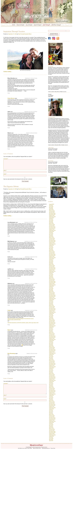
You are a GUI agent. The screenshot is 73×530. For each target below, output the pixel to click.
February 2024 (52, 238)
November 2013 (52, 378)
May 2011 (51, 412)
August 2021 (51, 272)
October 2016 (51, 338)
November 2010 (52, 419)
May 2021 (51, 275)
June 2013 (51, 383)
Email (4, 174)
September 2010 (52, 421)
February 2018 (52, 320)
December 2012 (52, 390)
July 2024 (51, 232)
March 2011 (51, 414)
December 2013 (52, 377)
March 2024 (51, 237)
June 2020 (51, 288)
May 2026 (51, 207)
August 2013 (51, 381)
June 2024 (51, 233)
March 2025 (51, 223)
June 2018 (51, 315)
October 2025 (51, 215)
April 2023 (51, 249)
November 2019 (52, 296)
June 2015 (51, 356)
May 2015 (51, 357)
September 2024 (52, 230)
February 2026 (52, 211)
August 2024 (51, 231)
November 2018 (52, 309)
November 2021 (52, 269)
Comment (5, 158)
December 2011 (52, 404)
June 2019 (51, 302)
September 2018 (52, 312)
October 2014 (51, 365)
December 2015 (52, 349)
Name (4, 170)
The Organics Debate (11, 186)
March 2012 (51, 400)
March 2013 (51, 387)
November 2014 (52, 364)
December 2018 (52, 308)
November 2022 (52, 255)
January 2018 (51, 321)
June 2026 (51, 206)
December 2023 (52, 240)
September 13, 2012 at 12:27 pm (30, 222)
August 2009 (51, 436)
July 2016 (51, 341)
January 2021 (51, 280)
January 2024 (51, 239)
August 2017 (51, 327)
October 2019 (51, 297)
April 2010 (51, 427)
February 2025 (52, 224)
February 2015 (52, 361)
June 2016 (51, 342)
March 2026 (51, 209)
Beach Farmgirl (20, 25)
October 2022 (51, 256)
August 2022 (51, 258)
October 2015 (51, 352)
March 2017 (51, 332)
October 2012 (51, 392)
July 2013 (51, 382)
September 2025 (52, 216)
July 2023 (51, 246)
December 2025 (52, 213)
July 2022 (51, 259)
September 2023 (52, 244)
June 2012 (51, 397)
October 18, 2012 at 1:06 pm (31, 132)
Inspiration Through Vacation (14, 31)
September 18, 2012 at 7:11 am (31, 330)
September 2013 (52, 380)
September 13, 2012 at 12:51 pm (30, 241)
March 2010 (51, 428)
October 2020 (51, 283)
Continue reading (7, 71)
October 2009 (51, 433)
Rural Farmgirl (46, 25)
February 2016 (52, 347)
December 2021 (52, 267)
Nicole (9, 330)
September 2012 (52, 394)
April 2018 (51, 317)
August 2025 (51, 217)
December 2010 (52, 417)
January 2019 (51, 307)
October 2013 (51, 379)
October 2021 (51, 270)
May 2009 (51, 439)
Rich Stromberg (11, 353)
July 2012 (51, 396)
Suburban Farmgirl (56, 25)
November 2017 (52, 323)
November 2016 (52, 337)
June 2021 (51, 274)
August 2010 (51, 422)
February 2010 (52, 429)
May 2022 (51, 262)
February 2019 (52, 306)
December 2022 (52, 254)
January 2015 (51, 362)
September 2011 (52, 407)
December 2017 (52, 322)
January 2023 (51, 253)
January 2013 (51, 389)
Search (67, 30)
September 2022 (52, 257)
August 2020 (51, 286)
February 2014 (52, 374)
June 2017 (51, 329)
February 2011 (52, 415)
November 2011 (52, 405)
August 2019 (51, 299)
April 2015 (51, 358)
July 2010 (51, 423)
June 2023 (51, 247)
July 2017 (51, 328)
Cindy (9, 310)
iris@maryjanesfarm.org (46, 448)
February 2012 (52, 402)
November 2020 (52, 282)
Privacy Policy (53, 448)
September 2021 (52, 271)
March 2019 (51, 305)
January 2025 (51, 225)
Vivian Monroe (11, 98)
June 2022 (51, 261)
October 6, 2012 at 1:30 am (32, 353)
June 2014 (51, 370)
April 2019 (51, 304)
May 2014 (51, 371)
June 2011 (51, 411)
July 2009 (51, 437)
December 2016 (52, 336)
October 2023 (51, 242)
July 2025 (51, 219)
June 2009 (51, 438)
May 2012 (51, 398)
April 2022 (51, 263)
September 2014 (52, 366)
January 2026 (51, 212)
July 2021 (51, 273)
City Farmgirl (29, 25)
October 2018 (51, 311)
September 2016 (52, 339)
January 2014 (51, 375)
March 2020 (51, 291)
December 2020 (52, 281)
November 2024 (52, 228)
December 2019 (52, 295)
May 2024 (51, 234)
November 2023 (52, 241)
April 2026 (51, 208)
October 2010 (51, 420)
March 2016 (51, 346)
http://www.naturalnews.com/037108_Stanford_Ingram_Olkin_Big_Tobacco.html (23, 322)
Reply (9, 93)
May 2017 (51, 330)
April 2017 (51, 331)
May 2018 (51, 316)
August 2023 (51, 245)
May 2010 (51, 425)
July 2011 (51, 410)
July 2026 (51, 205)
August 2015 (51, 354)
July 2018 (51, 314)
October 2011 (51, 406)
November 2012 (52, 391)
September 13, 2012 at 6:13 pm (31, 269)
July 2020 (51, 287)
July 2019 (51, 300)
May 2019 (51, 303)
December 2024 (52, 226)
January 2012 (51, 403)
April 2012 (51, 399)
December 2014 (52, 363)
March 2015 (51, 359)
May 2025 (51, 221)
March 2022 (51, 264)
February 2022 (52, 265)
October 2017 (51, 324)
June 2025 (51, 220)
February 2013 (52, 388)
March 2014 (51, 373)
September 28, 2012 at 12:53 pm (30, 98)
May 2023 (51, 248)
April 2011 (51, 413)
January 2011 (51, 416)
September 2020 (52, 284)
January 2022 (51, 266)
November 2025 (52, 214)
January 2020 (51, 294)
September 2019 (52, 298)
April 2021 (51, 277)
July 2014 (51, 369)
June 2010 (51, 424)
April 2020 (51, 290)
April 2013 (51, 386)
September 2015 (52, 353)
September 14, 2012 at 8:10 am (31, 283)
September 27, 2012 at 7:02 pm (31, 78)
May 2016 (51, 344)
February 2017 (52, 333)
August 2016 (51, 340)
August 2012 (51, 395)
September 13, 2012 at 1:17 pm (31, 256)
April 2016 (51, 345)
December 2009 (52, 431)
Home (13, 25)
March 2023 (51, 250)
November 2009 (52, 432)
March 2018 (51, 319)
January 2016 (51, 348)
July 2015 (51, 355)
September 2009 (52, 435)
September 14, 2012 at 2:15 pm (31, 310)
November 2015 (52, 350)
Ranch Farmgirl (37, 25)
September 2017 (52, 325)
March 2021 (51, 278)
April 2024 (51, 236)
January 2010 (51, 430)
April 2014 (51, 372)
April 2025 (51, 222)
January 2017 (51, 334)
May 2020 (51, 289)
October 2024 (51, 229)
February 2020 (52, 292)
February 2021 (52, 279)
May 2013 (51, 384)
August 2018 (51, 313)
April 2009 (51, 440)
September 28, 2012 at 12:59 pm (30, 111)
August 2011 (51, 408)
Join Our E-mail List (54, 34)
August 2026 (51, 204)
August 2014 (51, 367)
